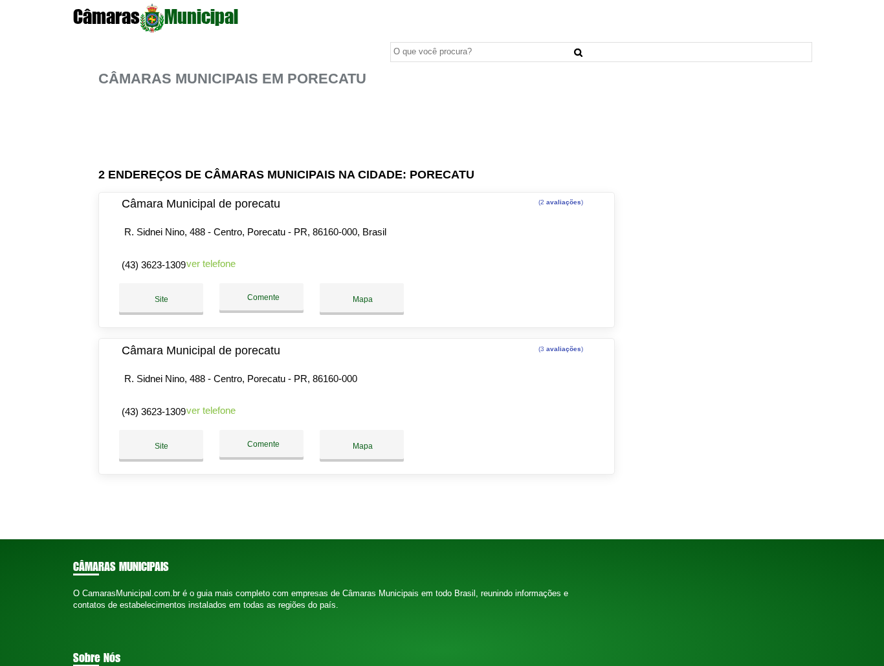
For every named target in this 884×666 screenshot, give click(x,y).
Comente (262, 297)
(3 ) (559, 348)
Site (161, 299)
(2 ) (559, 202)
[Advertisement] (360, 127)
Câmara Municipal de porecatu (201, 203)
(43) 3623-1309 (154, 264)
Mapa (362, 299)
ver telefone (211, 263)
